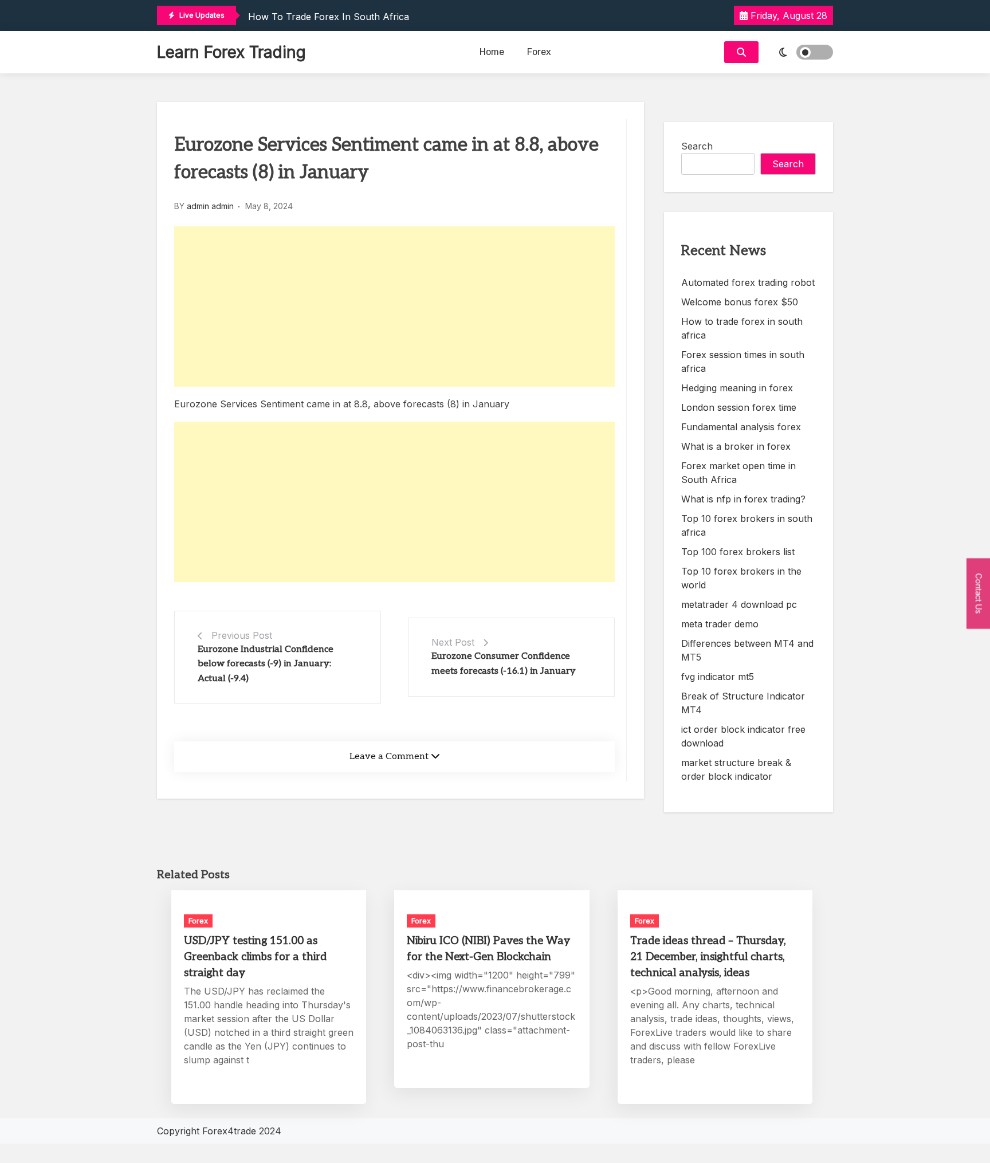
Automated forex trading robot (748, 282)
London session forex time (738, 407)
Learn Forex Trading (231, 52)
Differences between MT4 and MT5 (747, 650)
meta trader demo (720, 624)
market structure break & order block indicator (736, 769)
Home (492, 51)
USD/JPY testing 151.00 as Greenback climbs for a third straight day (255, 957)
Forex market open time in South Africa (738, 472)
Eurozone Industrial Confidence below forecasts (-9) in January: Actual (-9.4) (265, 664)
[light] (798, 52)
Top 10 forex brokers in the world (741, 578)
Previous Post (241, 635)
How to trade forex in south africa (328, 16)
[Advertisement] (394, 306)
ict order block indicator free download (743, 736)
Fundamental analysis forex (741, 427)
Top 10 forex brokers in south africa (746, 525)
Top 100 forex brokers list (738, 551)
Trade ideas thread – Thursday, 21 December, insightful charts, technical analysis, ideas (708, 957)
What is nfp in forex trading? (743, 499)
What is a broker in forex (736, 446)
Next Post (452, 642)
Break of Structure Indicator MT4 (743, 703)
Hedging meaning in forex (737, 388)
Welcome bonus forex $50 (739, 302)
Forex (539, 51)
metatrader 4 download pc (739, 604)
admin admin (210, 206)
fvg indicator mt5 (717, 676)
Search (697, 146)
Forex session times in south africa (742, 361)
